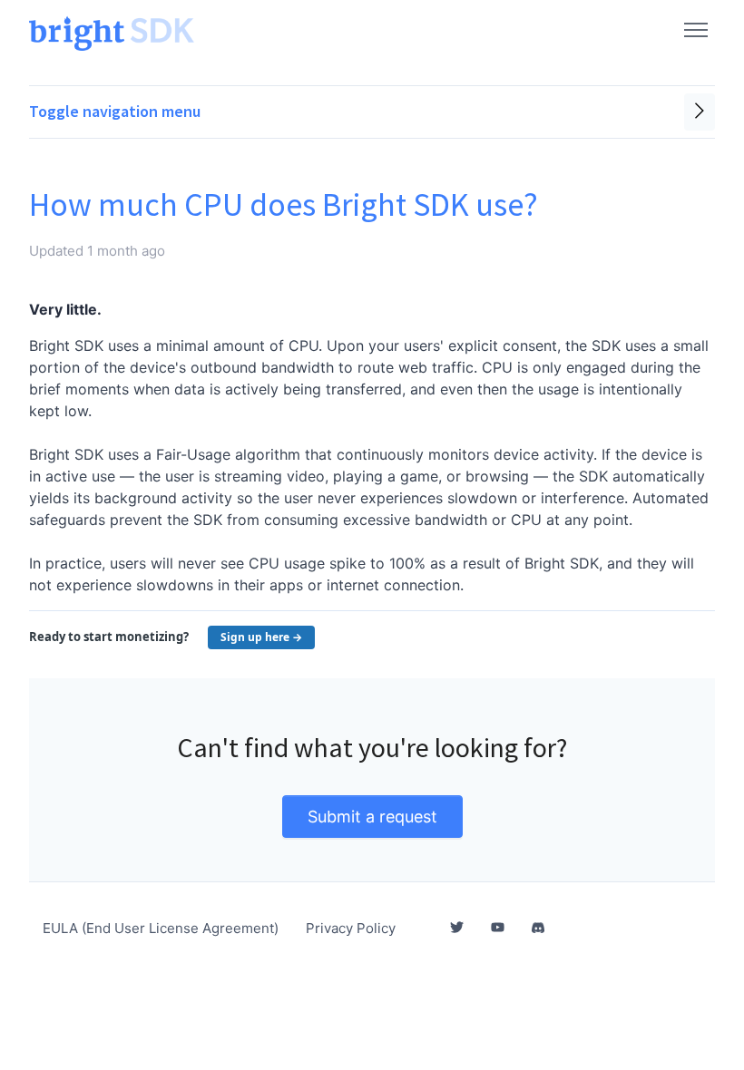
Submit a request (372, 816)
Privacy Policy (351, 928)
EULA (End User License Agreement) (161, 928)
